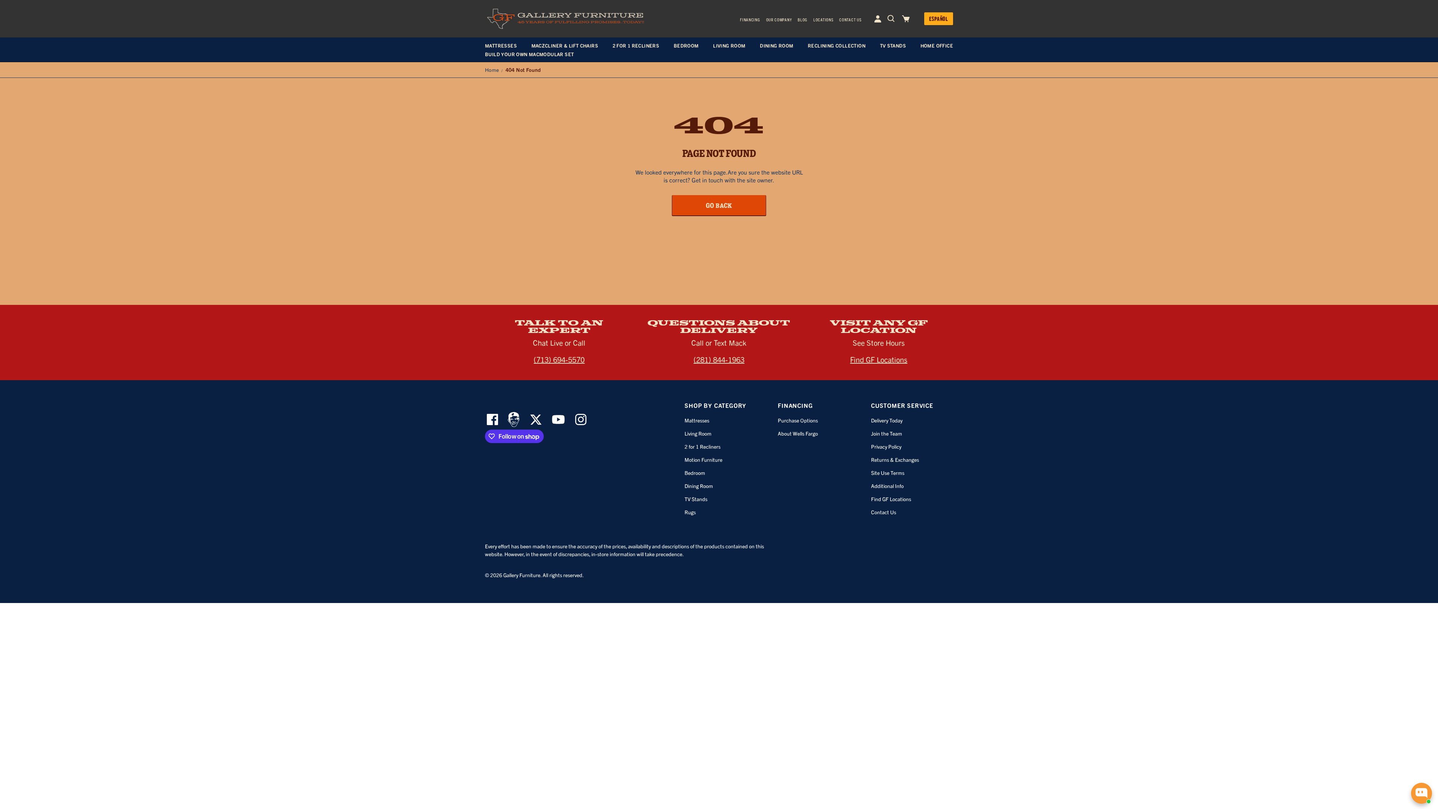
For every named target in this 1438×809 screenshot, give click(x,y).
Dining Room (699, 485)
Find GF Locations (878, 359)
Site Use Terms (887, 472)
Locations (823, 19)
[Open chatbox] (1421, 793)
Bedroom (695, 472)
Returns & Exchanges (895, 459)
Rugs (690, 512)
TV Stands (696, 499)
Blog (802, 19)
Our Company (779, 19)
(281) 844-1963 (719, 359)
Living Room (698, 433)
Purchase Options (798, 420)
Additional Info (887, 485)
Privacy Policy (886, 446)
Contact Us (850, 19)
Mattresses (697, 420)
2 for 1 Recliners (702, 446)
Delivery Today (886, 420)
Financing (750, 19)
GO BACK (719, 205)
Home (492, 69)
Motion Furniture (703, 459)
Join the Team (886, 433)
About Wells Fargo (798, 433)
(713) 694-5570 (559, 359)
